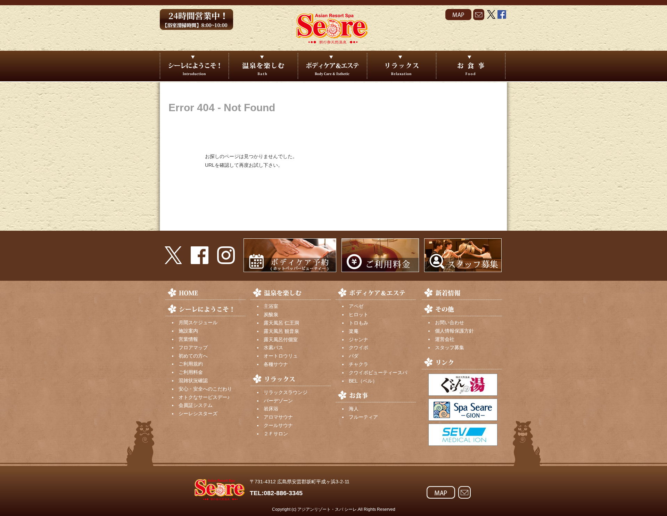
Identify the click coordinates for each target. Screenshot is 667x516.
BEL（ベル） (363, 381)
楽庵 (354, 331)
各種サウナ (276, 364)
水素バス (273, 347)
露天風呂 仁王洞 (281, 323)
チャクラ (358, 364)
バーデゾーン (278, 400)
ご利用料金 (191, 372)
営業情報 (188, 339)
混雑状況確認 (193, 380)
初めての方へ (193, 356)
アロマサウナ (278, 417)
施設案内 (188, 331)
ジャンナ (358, 339)
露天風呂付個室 (281, 339)
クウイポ (358, 347)
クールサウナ (278, 425)
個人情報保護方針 (454, 331)
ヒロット (358, 314)
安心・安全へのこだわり (205, 389)
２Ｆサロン (276, 433)
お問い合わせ (449, 322)
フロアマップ (193, 347)
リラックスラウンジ (285, 392)
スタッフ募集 (449, 347)
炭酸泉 (271, 314)
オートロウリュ (281, 356)
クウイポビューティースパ (378, 372)
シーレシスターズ (198, 413)
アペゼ (356, 306)
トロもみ (358, 323)
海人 (354, 408)
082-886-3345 (283, 493)
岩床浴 (271, 408)
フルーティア (363, 417)
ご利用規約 (191, 364)
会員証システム (196, 405)
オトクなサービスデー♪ (204, 397)
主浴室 (271, 306)
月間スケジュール (198, 322)
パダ (354, 356)
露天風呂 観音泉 (281, 331)
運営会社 (444, 339)
